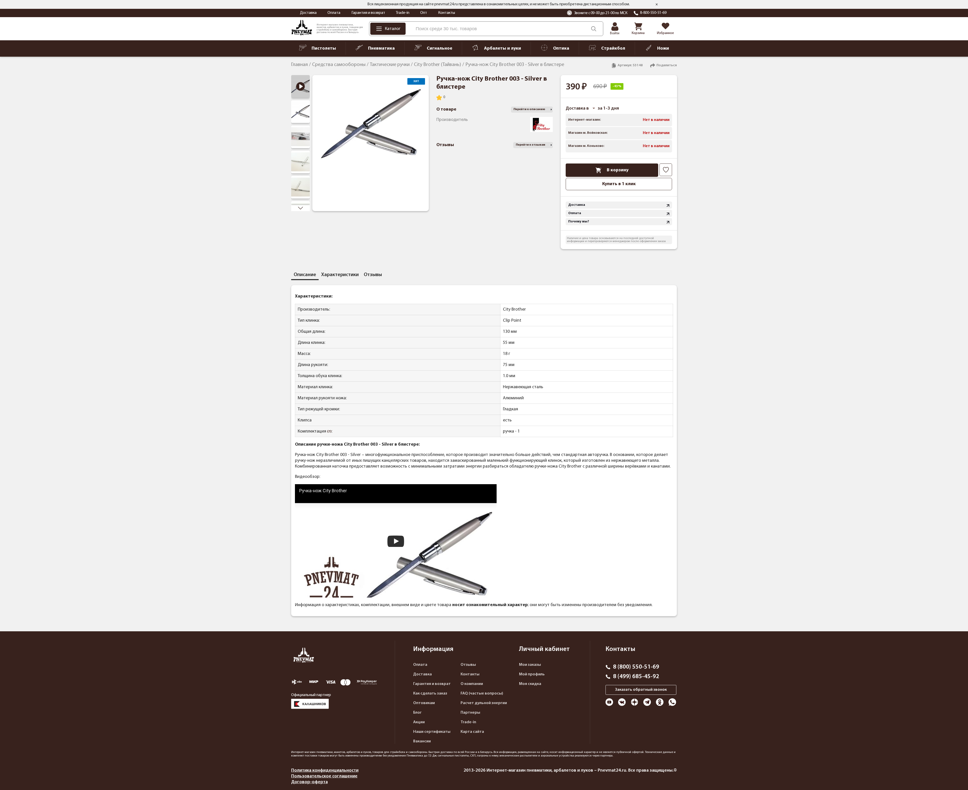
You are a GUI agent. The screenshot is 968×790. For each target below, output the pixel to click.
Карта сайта (472, 732)
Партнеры (470, 713)
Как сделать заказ (430, 694)
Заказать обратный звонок (641, 690)
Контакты (446, 13)
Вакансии (422, 741)
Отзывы (468, 665)
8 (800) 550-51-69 (636, 667)
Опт (423, 13)
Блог (417, 713)
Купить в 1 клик (619, 184)
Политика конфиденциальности (324, 770)
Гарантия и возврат (368, 13)
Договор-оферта (309, 782)
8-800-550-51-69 (653, 13)
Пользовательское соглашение (324, 776)
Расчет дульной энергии (484, 703)
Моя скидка (530, 684)
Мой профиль (532, 674)
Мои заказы (530, 665)
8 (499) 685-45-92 (636, 677)
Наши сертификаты (431, 732)
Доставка (308, 13)
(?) (329, 432)
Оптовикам (424, 703)
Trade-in (402, 13)
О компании (472, 684)
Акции (419, 722)
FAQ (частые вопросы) (482, 694)
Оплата (333, 13)
